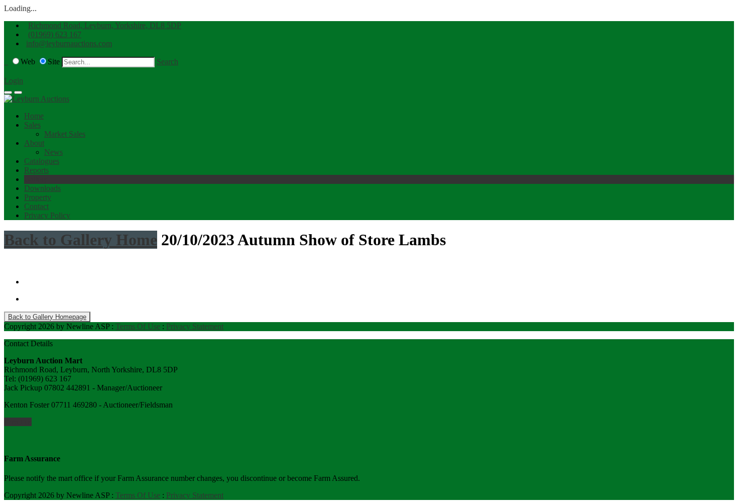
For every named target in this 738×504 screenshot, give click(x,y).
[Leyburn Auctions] (36, 98)
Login (13, 80)
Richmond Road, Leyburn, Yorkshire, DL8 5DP (104, 25)
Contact (36, 206)
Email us (18, 422)
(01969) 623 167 (54, 34)
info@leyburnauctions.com (69, 43)
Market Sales (64, 134)
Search (167, 61)
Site (54, 61)
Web (28, 61)
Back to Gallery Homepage (47, 317)
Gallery (36, 179)
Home (34, 116)
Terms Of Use (137, 326)
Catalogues (41, 161)
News (53, 152)
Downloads (42, 188)
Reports (36, 170)
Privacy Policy (47, 215)
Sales (32, 125)
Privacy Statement (194, 326)
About (34, 143)
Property (37, 197)
